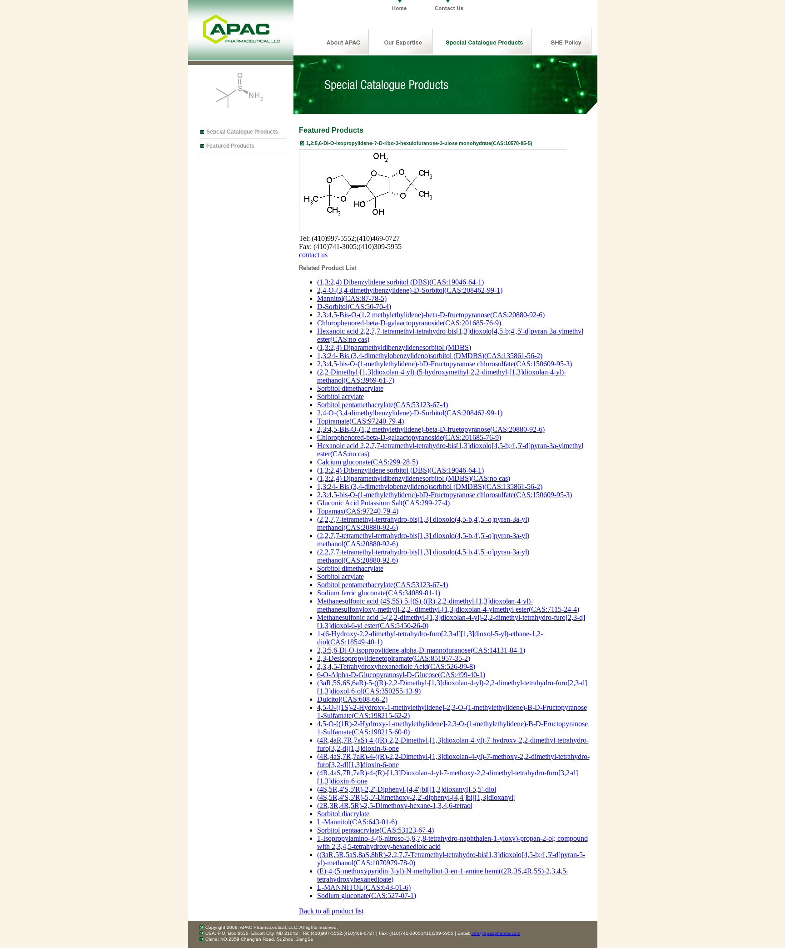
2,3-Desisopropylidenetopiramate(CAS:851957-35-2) (393, 658)
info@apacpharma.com (496, 933)
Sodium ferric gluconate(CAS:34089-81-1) (378, 593)
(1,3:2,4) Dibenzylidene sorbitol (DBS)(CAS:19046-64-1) (400, 282)
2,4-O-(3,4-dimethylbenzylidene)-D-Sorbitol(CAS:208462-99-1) (409, 290)
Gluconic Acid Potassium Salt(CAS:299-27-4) (383, 503)
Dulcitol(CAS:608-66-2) (352, 699)
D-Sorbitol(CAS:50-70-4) (354, 306)
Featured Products (230, 146)
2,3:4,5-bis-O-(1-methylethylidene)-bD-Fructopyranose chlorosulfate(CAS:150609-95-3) (444, 364)
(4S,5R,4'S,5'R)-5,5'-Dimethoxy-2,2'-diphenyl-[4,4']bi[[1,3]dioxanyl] (416, 797)
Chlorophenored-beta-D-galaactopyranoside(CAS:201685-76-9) (409, 323)
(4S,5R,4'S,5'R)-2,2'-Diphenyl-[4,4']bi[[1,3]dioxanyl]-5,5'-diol (406, 789)
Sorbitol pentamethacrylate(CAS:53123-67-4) (382, 405)
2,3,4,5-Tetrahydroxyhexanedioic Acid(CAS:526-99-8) (396, 666)
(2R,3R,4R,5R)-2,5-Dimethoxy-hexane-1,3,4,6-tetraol (394, 805)
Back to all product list (331, 911)
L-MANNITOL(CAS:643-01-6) (364, 887)
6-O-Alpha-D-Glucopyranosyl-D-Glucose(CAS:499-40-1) (401, 675)
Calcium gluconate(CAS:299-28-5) (367, 462)
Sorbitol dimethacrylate (350, 388)
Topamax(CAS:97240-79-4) (357, 511)
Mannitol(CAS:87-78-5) (352, 298)
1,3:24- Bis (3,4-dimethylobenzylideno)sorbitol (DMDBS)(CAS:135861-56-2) (429, 355)
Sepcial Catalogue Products (242, 132)
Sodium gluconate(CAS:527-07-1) (366, 895)
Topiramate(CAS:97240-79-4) (360, 421)
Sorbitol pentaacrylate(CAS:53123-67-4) (375, 830)
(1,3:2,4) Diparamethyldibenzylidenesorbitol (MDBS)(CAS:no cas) (413, 478)
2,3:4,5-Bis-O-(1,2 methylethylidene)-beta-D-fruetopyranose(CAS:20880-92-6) (431, 315)
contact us (313, 255)
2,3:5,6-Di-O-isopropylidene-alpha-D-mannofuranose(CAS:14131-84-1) (421, 650)
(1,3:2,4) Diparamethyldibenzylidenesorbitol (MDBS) (394, 347)
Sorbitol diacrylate (343, 814)
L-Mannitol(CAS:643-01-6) (357, 822)
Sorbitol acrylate (340, 396)
